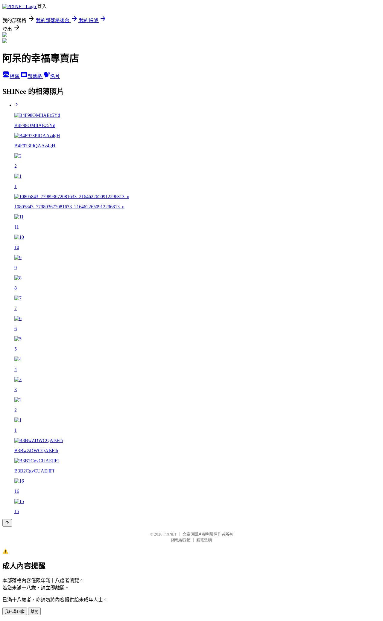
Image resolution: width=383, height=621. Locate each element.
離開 (34, 611)
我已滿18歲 (15, 611)
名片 (55, 76)
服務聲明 (204, 540)
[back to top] (7, 523)
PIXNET (170, 534)
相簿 (15, 76)
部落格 (35, 76)
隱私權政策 (181, 540)
